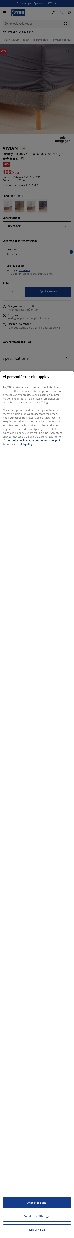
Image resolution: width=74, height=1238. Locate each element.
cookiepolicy (24, 444)
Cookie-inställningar (37, 1216)
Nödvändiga (37, 1229)
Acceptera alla (37, 1202)
